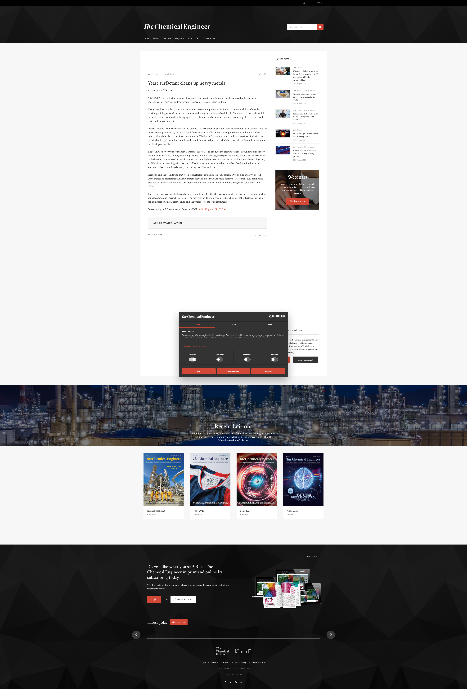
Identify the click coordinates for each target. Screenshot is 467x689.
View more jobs (178, 622)
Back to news (156, 234)
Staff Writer (174, 223)
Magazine (179, 38)
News (156, 38)
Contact (226, 662)
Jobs (190, 38)
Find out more (297, 201)
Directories (209, 38)
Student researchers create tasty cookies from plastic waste (304, 97)
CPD (198, 38)
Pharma (300, 68)
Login (321, 3)
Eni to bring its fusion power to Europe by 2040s (305, 135)
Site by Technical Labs (233, 674)
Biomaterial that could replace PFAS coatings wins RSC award (306, 116)
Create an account (305, 359)
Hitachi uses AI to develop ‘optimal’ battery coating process (304, 153)
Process (155, 74)
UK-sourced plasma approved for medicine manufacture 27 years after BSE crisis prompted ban (306, 75)
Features (166, 38)
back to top (312, 556)
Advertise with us (258, 662)
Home (146, 38)
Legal (204, 662)
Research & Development (306, 90)
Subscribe (309, 3)
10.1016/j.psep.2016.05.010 (212, 209)
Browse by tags (240, 662)
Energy (299, 130)
